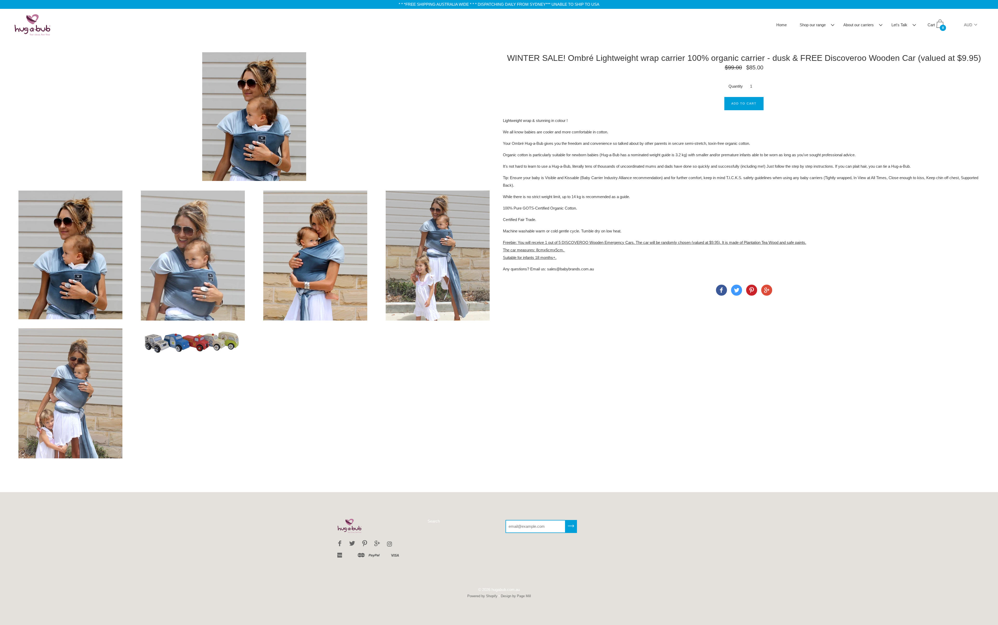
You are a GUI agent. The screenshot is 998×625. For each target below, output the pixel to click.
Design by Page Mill (516, 596)
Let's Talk (899, 25)
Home (781, 25)
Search (434, 521)
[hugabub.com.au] (721, 291)
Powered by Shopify (482, 596)
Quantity (735, 86)
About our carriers (858, 25)
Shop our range (813, 25)
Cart (936, 26)
